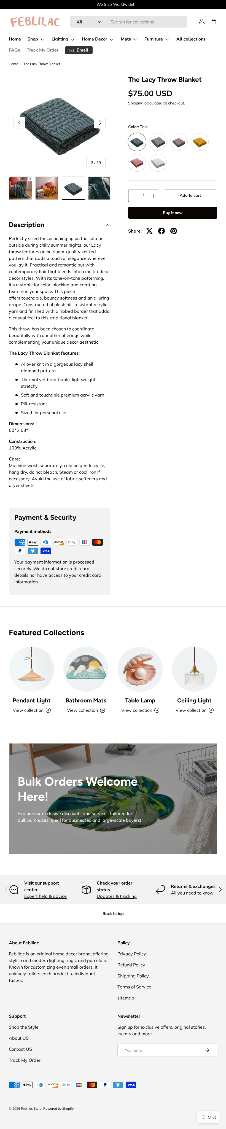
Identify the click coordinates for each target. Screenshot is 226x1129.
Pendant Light (32, 700)
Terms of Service (134, 987)
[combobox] (128, 22)
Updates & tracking (117, 896)
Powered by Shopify (58, 1108)
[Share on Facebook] (161, 231)
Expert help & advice (45, 896)
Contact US (20, 1049)
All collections (191, 39)
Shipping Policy (133, 976)
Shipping (135, 103)
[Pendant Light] (31, 669)
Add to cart (190, 195)
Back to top (113, 913)
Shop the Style (24, 1027)
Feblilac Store (31, 1108)
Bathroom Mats (86, 700)
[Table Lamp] (140, 669)
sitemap (125, 998)
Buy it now (172, 212)
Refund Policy (131, 965)
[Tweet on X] (149, 231)
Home (15, 39)
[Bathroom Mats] (85, 669)
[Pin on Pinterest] (174, 231)
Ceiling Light (194, 700)
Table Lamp (140, 700)
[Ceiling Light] (194, 669)
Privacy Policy (131, 953)
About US (19, 1038)
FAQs (14, 50)
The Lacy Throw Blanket (41, 64)
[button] (214, 21)
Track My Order (42, 50)
